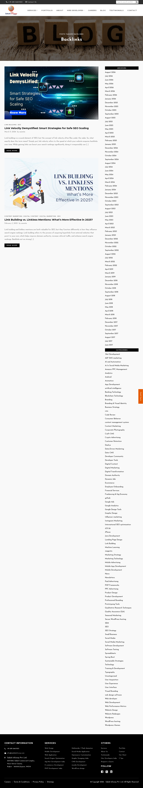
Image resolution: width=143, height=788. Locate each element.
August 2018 (110, 296)
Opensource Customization (81, 755)
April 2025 (109, 133)
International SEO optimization (118, 525)
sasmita (22, 132)
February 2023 (111, 231)
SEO (19, 124)
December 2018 (111, 280)
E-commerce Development (54, 765)
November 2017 (111, 326)
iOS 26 (107, 528)
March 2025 (110, 137)
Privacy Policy (38, 782)
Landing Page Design (113, 540)
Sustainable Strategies (114, 661)
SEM (107, 623)
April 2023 (109, 224)
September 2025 (112, 114)
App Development (112, 384)
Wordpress (109, 718)
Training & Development (115, 668)
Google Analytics (112, 506)
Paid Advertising (111, 581)
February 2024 (111, 186)
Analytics (108, 373)
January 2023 (110, 235)
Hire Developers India (109, 758)
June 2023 (109, 216)
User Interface (111, 687)
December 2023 (111, 193)
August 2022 (110, 254)
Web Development (112, 702)
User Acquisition (111, 680)
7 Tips (121, 758)
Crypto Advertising (112, 437)
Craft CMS (109, 434)
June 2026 (109, 80)
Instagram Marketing (113, 521)
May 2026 (109, 84)
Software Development (114, 646)
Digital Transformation (114, 472)
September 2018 (111, 292)
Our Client (122, 755)
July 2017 (108, 341)
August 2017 (110, 337)
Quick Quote (141, 396)
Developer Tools (111, 460)
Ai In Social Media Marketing (117, 366)
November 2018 (111, 284)
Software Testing (112, 649)
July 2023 (109, 212)
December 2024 (111, 148)
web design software (113, 695)
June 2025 (109, 125)
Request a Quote (107, 762)
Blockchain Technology (114, 396)
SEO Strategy (110, 631)
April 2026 (109, 87)
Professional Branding (114, 600)
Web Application (51, 755)
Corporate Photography (115, 430)
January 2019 (110, 277)
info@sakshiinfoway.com (15, 753)
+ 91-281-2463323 (15, 2)
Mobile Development (113, 570)
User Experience (111, 684)
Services (31, 10)
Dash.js (108, 445)
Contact (132, 10)
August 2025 (110, 118)
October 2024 (110, 156)
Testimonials (116, 10)
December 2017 (111, 322)
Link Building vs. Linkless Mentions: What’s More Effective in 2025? (48, 219)
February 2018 (111, 318)
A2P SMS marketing (113, 358)
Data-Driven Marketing (114, 449)
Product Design (111, 593)
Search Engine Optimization (55, 758)
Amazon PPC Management (116, 369)
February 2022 (111, 265)
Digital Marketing (48, 216)
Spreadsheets (110, 653)
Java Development (112, 536)
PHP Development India (53, 768)
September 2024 (112, 159)
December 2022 (111, 239)
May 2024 (109, 175)
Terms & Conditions (22, 782)
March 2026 (110, 91)
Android (108, 377)
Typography (110, 672)
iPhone (107, 532)
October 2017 (110, 330)
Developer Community (114, 456)
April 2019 (109, 269)
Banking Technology (113, 392)
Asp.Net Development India (55, 762)
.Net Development (112, 354)
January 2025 (110, 144)
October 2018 (110, 288)
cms (106, 411)
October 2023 (110, 201)
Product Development (114, 596)
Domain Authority (112, 475)
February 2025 (111, 140)
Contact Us (32, 2)
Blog (103, 10)
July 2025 (109, 122)
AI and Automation (113, 362)
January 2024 (110, 190)
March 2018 (109, 315)
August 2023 (110, 209)
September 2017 (111, 333)
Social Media (110, 638)
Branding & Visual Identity (116, 403)
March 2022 (110, 262)
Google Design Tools (113, 509)
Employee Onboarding (114, 487)
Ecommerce (109, 483)
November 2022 (111, 243)
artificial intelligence (113, 388)
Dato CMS (109, 453)
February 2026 (111, 95)
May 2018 (109, 307)
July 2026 (109, 76)
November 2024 (111, 152)
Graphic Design (111, 513)
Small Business (111, 634)
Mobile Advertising (112, 562)
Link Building (10, 124)
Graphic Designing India (80, 758)
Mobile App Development (115, 566)
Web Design (49, 748)
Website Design (111, 710)
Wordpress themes (112, 725)
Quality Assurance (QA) (115, 612)
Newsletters (110, 578)
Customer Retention (113, 441)
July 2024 (109, 167)
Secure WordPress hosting (115, 619)
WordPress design (78, 768)
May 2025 (109, 129)
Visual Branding (111, 691)
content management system (117, 422)
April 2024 (109, 178)
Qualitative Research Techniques (118, 608)
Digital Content (31, 216)
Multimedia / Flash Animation (82, 748)
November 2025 (111, 106)
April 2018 (109, 311)
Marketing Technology (114, 559)
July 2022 (109, 258)
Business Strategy (112, 407)
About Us (104, 751)
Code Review (110, 415)
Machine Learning (112, 547)
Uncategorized (111, 676)
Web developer (111, 699)
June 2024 (109, 171)
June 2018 (109, 303)
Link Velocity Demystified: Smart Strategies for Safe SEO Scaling (46, 128)
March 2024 (110, 182)
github (107, 498)
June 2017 (109, 345)
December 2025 (111, 103)
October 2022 (110, 246)
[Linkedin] (111, 772)
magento (108, 551)
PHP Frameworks (112, 585)
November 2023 (111, 197)
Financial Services (112, 491)
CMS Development (78, 762)
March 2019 (109, 273)
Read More (12, 150)
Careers (92, 10)
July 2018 (108, 299)
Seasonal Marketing (113, 615)
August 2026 (110, 72)
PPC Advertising (111, 589)
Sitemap (50, 782)
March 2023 (110, 228)
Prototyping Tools (112, 604)
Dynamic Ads (110, 479)
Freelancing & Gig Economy (116, 494)
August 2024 (110, 163)
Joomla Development (79, 765)
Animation (109, 381)
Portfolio (47, 10)
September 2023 (112, 205)
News (107, 574)
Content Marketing (13, 216)
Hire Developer (75, 10)
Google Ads (109, 502)
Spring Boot (110, 657)
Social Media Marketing (114, 642)
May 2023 (109, 220)
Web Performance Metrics (115, 706)
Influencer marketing (113, 517)
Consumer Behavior (113, 419)
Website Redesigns (112, 714)
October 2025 (110, 110)
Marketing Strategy (113, 555)
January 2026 (110, 99)
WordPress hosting (112, 721)
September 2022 (112, 250)
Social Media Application (80, 751)
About (59, 10)
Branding (108, 400)
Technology (109, 665)
